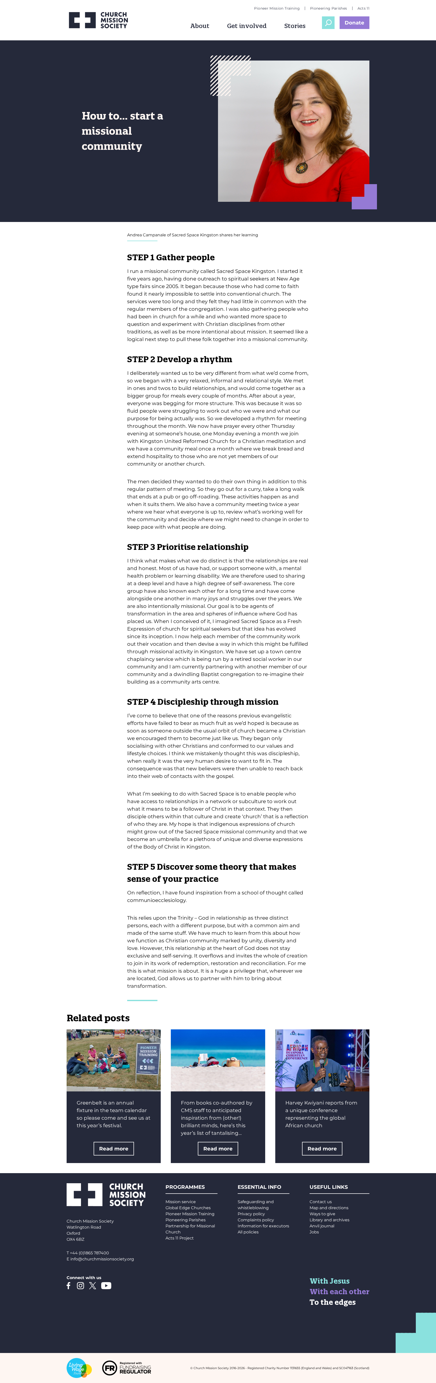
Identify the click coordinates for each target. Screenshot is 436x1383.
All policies (248, 1232)
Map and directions (329, 1207)
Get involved (247, 26)
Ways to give (322, 1213)
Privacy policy (251, 1213)
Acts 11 (363, 8)
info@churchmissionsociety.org (102, 1259)
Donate (354, 23)
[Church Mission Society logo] (102, 20)
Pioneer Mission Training (276, 8)
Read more (113, 1149)
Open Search (328, 22)
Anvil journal (322, 1226)
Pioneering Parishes (328, 8)
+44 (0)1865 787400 (89, 1253)
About (199, 26)
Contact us (321, 1201)
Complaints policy (256, 1220)
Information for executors (263, 1226)
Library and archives (329, 1220)
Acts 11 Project (180, 1238)
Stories (295, 26)
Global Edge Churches (188, 1207)
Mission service (181, 1201)
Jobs (314, 1232)
